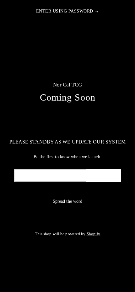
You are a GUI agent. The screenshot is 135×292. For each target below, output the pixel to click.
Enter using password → (67, 11)
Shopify (93, 234)
